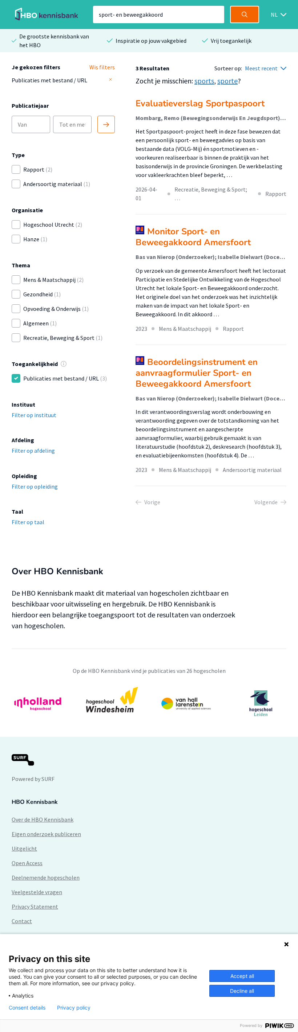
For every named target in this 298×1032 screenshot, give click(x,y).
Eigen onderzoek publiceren (46, 834)
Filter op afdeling (33, 450)
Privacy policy (73, 1008)
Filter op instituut (34, 415)
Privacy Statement (35, 906)
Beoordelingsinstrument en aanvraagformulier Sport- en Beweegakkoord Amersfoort (197, 373)
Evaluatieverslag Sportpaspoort (200, 103)
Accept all (242, 976)
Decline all (242, 991)
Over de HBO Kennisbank (42, 819)
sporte (227, 80)
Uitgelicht (24, 848)
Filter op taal (28, 522)
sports (204, 80)
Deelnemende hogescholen (46, 877)
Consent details (27, 1008)
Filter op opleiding (35, 486)
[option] (149, 703)
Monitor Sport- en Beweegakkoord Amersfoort (193, 237)
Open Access (27, 863)
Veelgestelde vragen (37, 892)
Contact (22, 921)
